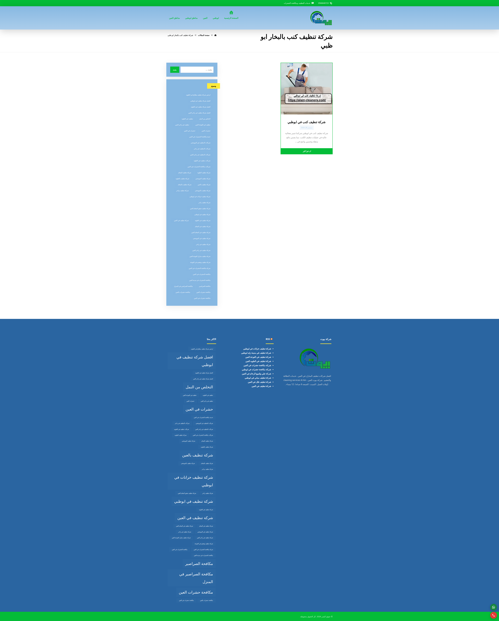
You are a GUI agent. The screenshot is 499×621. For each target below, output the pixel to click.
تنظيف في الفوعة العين (202, 125)
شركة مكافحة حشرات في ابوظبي (256, 369)
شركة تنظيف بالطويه (182, 178)
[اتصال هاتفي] (493, 615)
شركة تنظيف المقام (184, 172)
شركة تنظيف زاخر (204, 202)
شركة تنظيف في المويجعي (201, 238)
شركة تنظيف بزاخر (182, 190)
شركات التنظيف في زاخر (202, 149)
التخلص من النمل (204, 119)
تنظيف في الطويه (187, 119)
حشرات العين (206, 131)
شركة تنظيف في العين (181, 220)
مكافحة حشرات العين (203, 292)
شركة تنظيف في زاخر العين (201, 250)
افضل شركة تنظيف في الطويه (200, 107)
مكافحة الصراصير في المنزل (183, 286)
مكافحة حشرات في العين (202, 298)
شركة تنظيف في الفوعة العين (258, 357)
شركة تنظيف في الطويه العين (258, 361)
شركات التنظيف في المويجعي (200, 143)
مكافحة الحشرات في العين (201, 274)
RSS (268, 339)
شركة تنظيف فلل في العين (259, 382)
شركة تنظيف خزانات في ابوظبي (199, 196)
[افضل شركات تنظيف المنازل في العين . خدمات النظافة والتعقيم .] (321, 18)
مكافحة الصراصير (204, 286)
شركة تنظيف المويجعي (202, 178)
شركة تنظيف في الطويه (202, 220)
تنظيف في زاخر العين (182, 125)
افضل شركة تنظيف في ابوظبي (200, 101)
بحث (174, 70)
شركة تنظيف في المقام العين (200, 232)
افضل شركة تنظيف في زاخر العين (199, 113)
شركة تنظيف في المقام (202, 226)
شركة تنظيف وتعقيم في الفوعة (200, 262)
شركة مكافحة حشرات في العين (257, 365)
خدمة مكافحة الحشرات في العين (199, 137)
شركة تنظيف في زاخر (203, 244)
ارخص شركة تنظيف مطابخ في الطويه (198, 95)
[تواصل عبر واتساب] (493, 607)
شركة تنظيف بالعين (204, 184)
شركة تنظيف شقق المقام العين (200, 208)
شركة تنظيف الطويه (203, 172)
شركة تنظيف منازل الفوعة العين (199, 256)
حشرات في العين (189, 131)
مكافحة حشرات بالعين (183, 292)
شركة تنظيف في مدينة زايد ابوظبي (256, 352)
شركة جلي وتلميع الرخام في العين (256, 373)
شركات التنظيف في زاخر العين (200, 155)
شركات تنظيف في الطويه (202, 161)
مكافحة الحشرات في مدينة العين (199, 280)
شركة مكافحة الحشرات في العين (199, 268)
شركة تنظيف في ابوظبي (202, 214)
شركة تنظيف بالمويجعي (202, 190)
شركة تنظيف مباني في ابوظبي (258, 377)
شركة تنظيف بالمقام (184, 184)
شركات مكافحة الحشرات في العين (199, 166)
